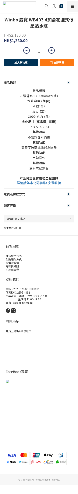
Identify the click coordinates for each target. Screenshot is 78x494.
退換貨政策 (12, 263)
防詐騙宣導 (12, 270)
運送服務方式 (14, 256)
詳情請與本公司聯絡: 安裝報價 (39, 183)
